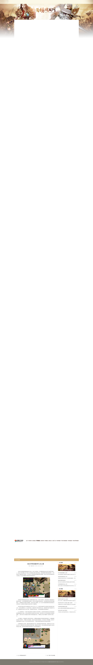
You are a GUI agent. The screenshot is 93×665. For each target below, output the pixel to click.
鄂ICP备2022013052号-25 (59, 661)
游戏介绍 (54, 540)
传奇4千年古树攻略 (52, 655)
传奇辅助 (46, 540)
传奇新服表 (58, 540)
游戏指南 (34, 540)
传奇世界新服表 (76, 540)
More (75, 562)
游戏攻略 (42, 540)
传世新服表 (70, 540)
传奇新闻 (30, 540)
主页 (16, 559)
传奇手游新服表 (64, 540)
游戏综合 (50, 540)
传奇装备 (38, 540)
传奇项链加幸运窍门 (22, 655)
